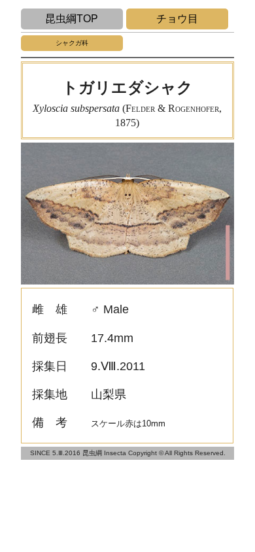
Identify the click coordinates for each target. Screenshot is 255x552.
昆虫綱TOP (71, 18)
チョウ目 (177, 18)
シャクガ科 (72, 42)
